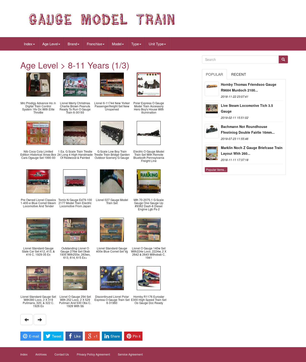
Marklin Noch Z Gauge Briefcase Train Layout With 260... (252, 150)
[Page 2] (40, 319)
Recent (238, 74)
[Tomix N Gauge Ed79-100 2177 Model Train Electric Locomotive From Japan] (75, 180)
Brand (72, 43)
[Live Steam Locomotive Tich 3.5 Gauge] (212, 110)
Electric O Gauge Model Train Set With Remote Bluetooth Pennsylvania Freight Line (148, 156)
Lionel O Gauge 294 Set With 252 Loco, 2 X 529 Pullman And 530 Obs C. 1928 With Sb (75, 301)
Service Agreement (130, 354)
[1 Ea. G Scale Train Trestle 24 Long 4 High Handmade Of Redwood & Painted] (75, 132)
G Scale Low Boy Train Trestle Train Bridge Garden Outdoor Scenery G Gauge (112, 154)
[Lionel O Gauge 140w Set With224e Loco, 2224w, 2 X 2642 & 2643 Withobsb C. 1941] (149, 229)
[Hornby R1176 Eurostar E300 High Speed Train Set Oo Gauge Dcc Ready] (149, 277)
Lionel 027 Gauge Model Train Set (112, 201)
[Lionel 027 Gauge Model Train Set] (112, 180)
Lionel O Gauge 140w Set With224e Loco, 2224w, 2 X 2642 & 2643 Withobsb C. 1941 (148, 253)
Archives (41, 354)
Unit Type (156, 43)
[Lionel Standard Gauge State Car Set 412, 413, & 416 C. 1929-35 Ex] (38, 229)
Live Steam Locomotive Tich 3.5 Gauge (247, 108)
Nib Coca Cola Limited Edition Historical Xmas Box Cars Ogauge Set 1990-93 (38, 154)
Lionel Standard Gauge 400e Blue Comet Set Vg (112, 249)
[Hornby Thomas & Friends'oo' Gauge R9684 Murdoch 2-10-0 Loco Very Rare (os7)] (212, 89)
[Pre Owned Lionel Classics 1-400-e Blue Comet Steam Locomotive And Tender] (38, 180)
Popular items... (216, 169)
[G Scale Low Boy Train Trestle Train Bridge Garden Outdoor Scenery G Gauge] (112, 132)
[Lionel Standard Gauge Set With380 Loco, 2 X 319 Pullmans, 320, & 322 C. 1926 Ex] (38, 277)
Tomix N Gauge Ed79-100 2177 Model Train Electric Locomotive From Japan (75, 203)
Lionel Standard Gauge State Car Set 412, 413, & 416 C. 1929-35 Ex (38, 251)
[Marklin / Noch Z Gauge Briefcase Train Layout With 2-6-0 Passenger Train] (212, 152)
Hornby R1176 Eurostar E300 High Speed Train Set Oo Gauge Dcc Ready (148, 299)
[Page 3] (26, 319)
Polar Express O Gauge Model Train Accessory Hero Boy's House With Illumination (148, 108)
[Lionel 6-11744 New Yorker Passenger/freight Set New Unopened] (112, 83)
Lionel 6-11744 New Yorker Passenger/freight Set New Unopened (112, 106)
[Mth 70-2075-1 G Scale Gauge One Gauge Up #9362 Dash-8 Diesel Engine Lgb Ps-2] (149, 180)
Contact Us (62, 354)
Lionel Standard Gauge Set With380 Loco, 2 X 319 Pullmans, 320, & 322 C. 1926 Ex (38, 301)
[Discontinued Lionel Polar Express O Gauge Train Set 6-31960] (112, 277)
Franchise (94, 43)
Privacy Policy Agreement (93, 354)
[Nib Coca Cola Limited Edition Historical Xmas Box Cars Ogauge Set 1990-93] (38, 132)
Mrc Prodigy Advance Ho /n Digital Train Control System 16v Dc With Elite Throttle (38, 108)
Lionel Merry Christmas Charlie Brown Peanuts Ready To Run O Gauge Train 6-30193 (75, 108)
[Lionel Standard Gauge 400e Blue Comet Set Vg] (112, 229)
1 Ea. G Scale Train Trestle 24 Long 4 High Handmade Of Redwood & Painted (75, 154)
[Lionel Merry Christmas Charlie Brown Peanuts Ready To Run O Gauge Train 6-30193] (75, 83)
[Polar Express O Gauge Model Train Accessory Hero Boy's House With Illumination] (149, 83)
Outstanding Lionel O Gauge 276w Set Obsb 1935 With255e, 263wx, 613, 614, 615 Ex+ (75, 253)
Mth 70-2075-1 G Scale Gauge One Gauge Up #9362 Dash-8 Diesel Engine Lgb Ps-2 (149, 204)
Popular (214, 74)
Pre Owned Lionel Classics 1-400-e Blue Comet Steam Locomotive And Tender (38, 203)
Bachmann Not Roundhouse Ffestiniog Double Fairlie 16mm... (248, 129)
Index (28, 43)
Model (116, 43)
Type (135, 43)
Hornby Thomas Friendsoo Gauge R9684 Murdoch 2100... (248, 87)
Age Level (50, 43)
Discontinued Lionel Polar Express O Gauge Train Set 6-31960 (112, 299)
